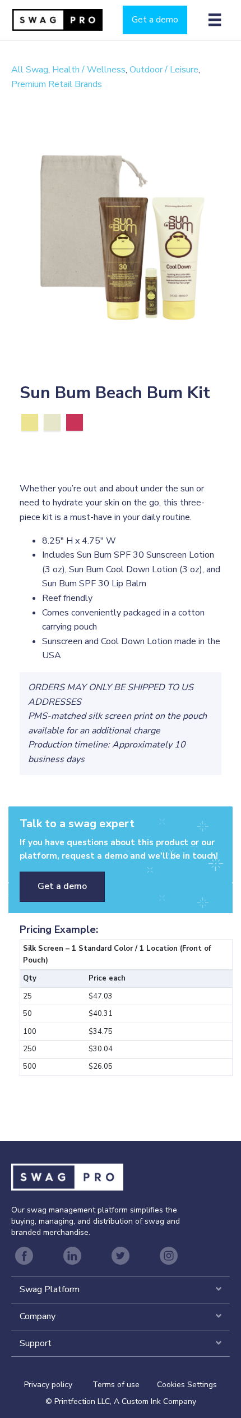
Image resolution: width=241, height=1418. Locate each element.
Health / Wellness (89, 69)
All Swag (29, 69)
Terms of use (116, 1384)
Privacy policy (58, 1384)
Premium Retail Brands (56, 84)
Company (37, 1316)
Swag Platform (50, 1289)
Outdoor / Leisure (163, 69)
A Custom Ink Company (155, 1401)
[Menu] (215, 20)
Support (36, 1343)
